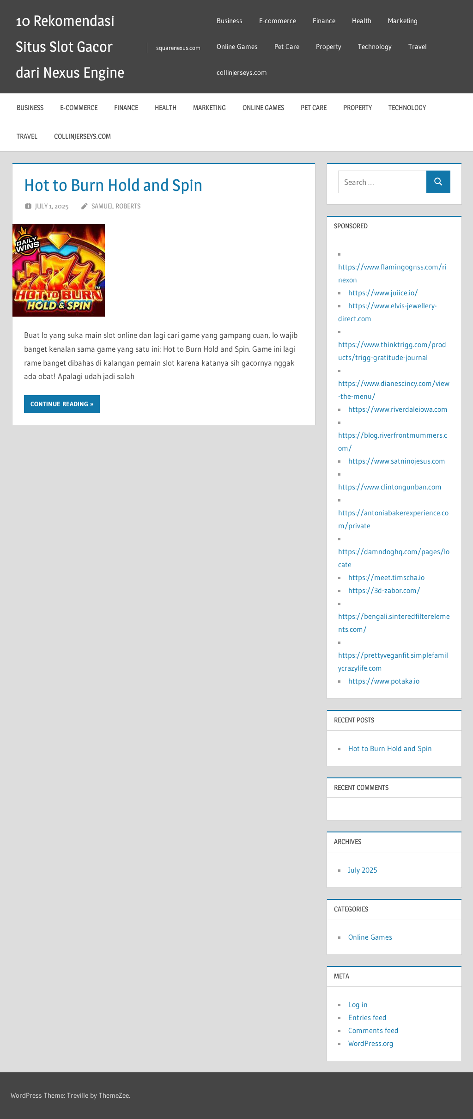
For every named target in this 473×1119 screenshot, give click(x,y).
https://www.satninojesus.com (396, 460)
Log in (358, 1004)
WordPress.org (371, 1043)
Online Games (237, 46)
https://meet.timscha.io (386, 577)
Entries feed (367, 1017)
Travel (417, 46)
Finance (324, 20)
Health (361, 20)
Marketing (403, 20)
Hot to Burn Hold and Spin (113, 185)
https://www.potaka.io (383, 680)
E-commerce (277, 20)
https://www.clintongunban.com (390, 486)
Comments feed (373, 1030)
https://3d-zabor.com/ (384, 590)
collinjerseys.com (242, 72)
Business (230, 20)
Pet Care (286, 46)
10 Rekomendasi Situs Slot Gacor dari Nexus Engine (70, 46)
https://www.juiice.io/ (383, 292)
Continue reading (59, 404)
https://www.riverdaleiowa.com (398, 409)
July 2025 (362, 869)
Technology (375, 46)
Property (328, 46)
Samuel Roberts (115, 206)
